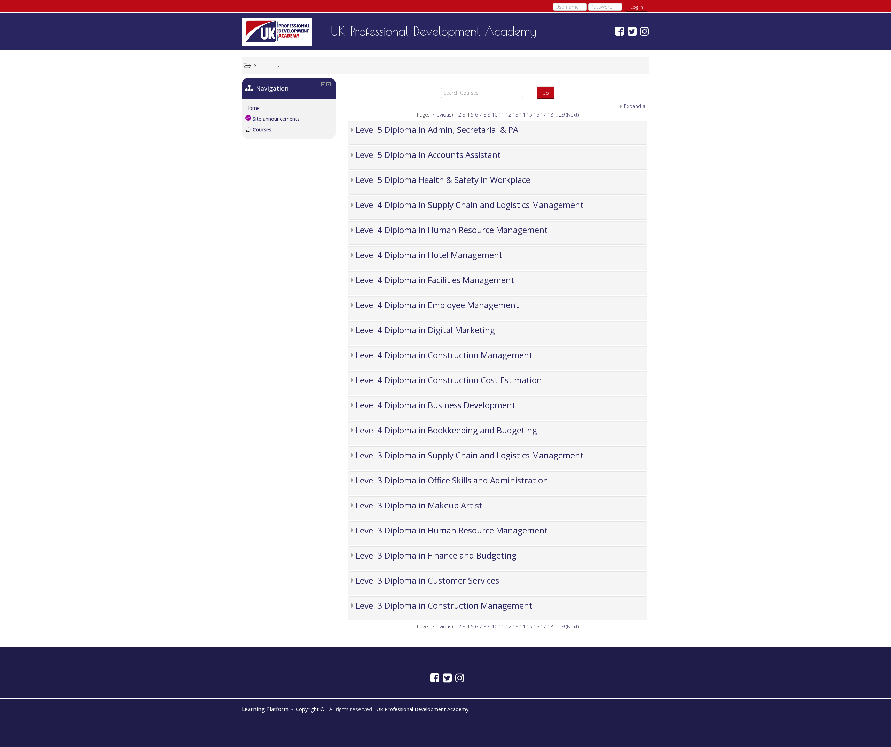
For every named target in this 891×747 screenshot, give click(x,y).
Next (572, 114)
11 (501, 114)
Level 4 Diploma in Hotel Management (429, 254)
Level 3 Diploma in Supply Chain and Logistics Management (470, 455)
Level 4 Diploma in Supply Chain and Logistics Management (470, 204)
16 (536, 114)
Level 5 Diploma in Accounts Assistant (428, 154)
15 (529, 114)
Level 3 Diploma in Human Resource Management (452, 530)
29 (562, 114)
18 (550, 114)
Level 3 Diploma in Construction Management (444, 605)
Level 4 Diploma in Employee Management (437, 305)
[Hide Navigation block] (323, 84)
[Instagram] (643, 31)
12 (508, 114)
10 (494, 114)
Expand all (635, 106)
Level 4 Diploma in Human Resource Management (452, 229)
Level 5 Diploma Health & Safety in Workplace (443, 179)
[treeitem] (288, 108)
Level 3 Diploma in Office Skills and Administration (452, 480)
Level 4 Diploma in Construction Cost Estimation (449, 380)
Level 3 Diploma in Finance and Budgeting (436, 555)
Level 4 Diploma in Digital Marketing (425, 330)
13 (515, 114)
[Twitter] (630, 31)
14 (522, 114)
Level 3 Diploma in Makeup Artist (419, 505)
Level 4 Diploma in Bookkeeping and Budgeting (446, 430)
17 (543, 114)
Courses (262, 129)
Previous (442, 114)
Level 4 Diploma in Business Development (435, 405)
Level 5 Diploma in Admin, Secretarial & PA (437, 129)
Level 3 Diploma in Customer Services (427, 580)
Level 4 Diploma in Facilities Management (435, 280)
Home (252, 108)
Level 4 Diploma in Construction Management (444, 355)
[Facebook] (618, 31)
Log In (636, 7)
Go (545, 92)
